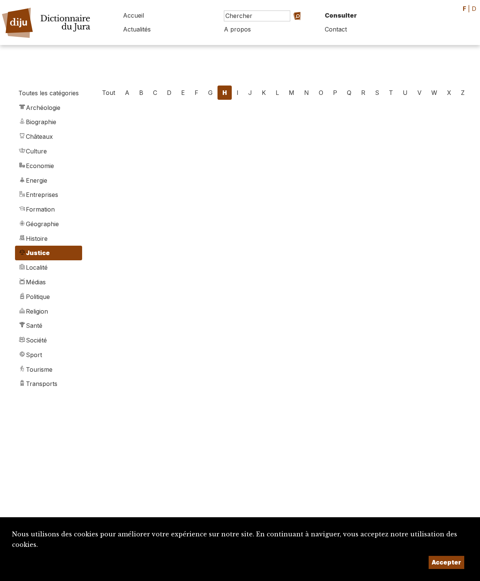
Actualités (137, 29)
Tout (108, 92)
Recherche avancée (285, 26)
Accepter (446, 562)
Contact (336, 29)
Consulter (341, 15)
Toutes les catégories (48, 93)
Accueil (133, 15)
